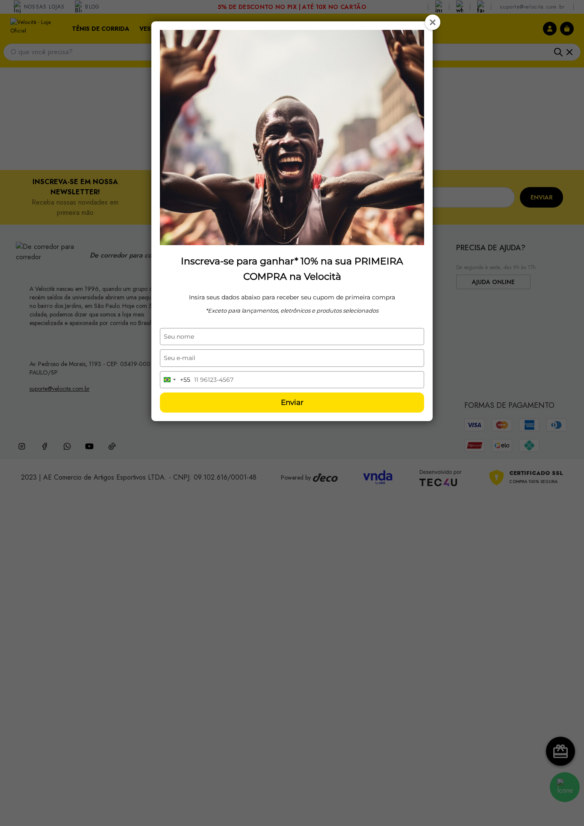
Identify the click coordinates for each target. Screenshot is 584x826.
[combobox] (175, 380)
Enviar (292, 402)
